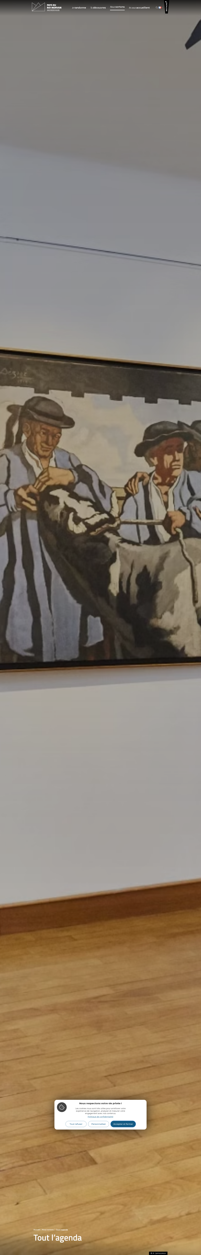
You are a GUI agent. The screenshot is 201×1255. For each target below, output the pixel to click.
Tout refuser (76, 1124)
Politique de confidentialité (100, 1117)
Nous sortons (48, 1230)
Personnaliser (98, 1124)
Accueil (37, 1230)
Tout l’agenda (62, 1230)
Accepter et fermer (123, 1124)
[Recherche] (157, 7)
